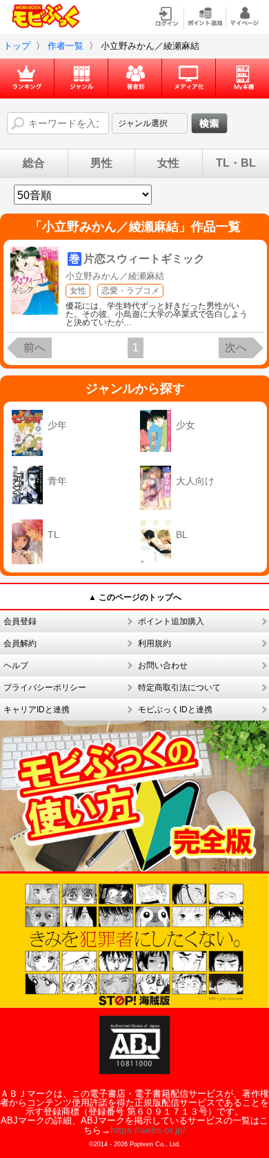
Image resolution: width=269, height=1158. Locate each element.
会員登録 (20, 621)
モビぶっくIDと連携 (175, 709)
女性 (168, 163)
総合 (34, 163)
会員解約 (20, 643)
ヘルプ (15, 665)
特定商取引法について (179, 687)
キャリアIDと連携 (36, 709)
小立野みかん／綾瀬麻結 (115, 276)
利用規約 (154, 643)
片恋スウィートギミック (144, 259)
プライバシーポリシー (44, 687)
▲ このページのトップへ (134, 597)
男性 (101, 163)
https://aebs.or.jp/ (148, 1129)
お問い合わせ (163, 665)
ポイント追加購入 (171, 621)
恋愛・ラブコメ (130, 291)
